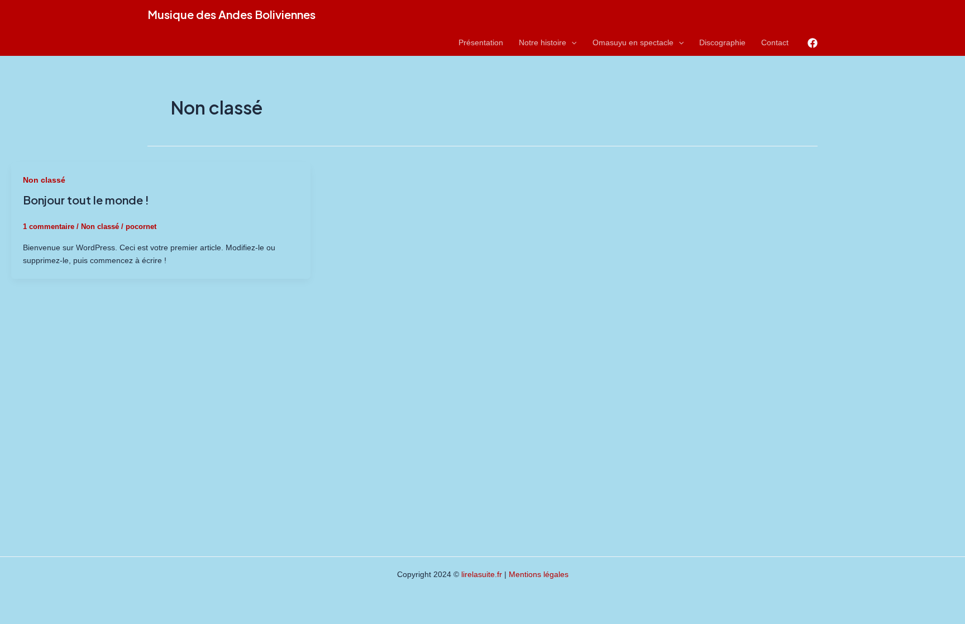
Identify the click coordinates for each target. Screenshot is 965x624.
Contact (775, 42)
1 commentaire (48, 226)
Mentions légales (539, 574)
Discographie (722, 42)
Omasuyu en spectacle (633, 42)
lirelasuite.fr (481, 574)
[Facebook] (813, 43)
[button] (571, 42)
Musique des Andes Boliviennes (231, 14)
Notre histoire (542, 42)
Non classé (44, 179)
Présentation (480, 42)
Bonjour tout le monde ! (86, 200)
